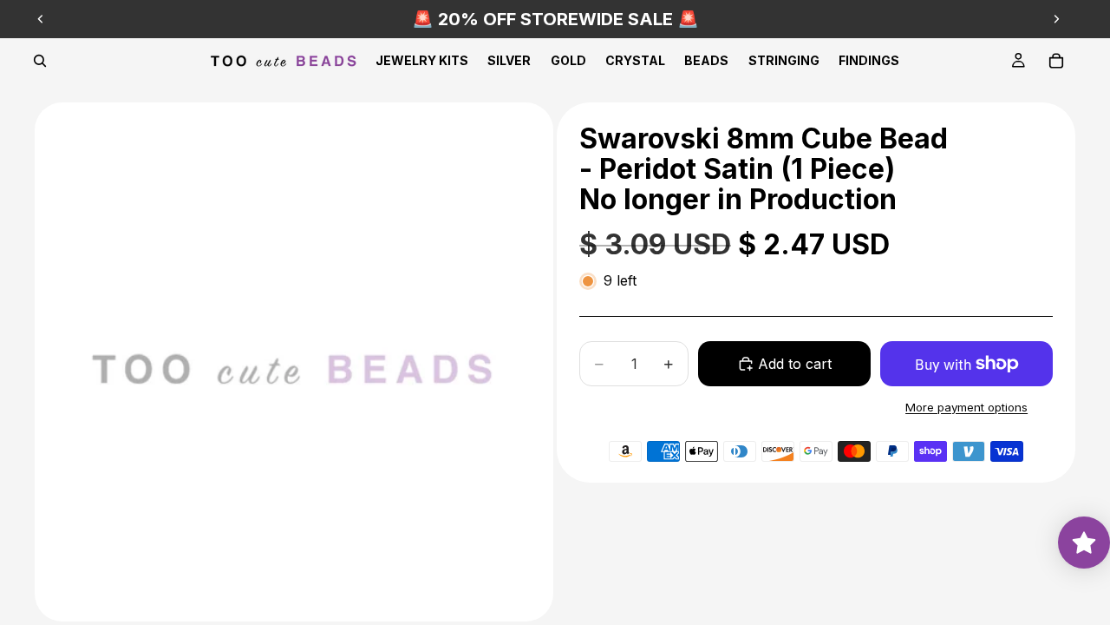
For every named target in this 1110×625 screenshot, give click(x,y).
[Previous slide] (41, 19)
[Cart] (1056, 61)
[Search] (40, 61)
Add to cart (795, 363)
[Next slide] (1056, 19)
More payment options (966, 407)
